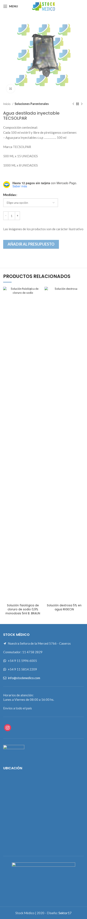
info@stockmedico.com (24, 678)
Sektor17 (65, 913)
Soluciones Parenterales (32, 104)
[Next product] (82, 104)
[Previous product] (73, 104)
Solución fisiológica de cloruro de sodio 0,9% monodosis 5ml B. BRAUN (22, 609)
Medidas (9, 195)
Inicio (7, 104)
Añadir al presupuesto (31, 244)
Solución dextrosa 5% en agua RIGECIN (64, 607)
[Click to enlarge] (10, 89)
